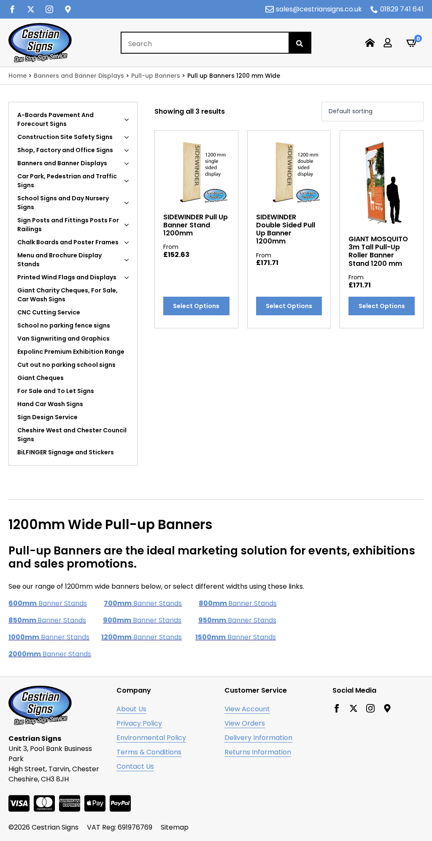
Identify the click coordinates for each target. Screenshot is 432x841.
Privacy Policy (139, 723)
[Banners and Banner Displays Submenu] (129, 163)
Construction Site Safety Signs (65, 137)
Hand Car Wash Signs (50, 404)
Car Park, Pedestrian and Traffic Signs (67, 180)
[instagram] (49, 9)
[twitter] (31, 9)
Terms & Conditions (148, 752)
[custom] (68, 9)
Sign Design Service (47, 417)
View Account (247, 709)
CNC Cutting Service (48, 312)
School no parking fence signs (63, 325)
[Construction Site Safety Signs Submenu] (129, 137)
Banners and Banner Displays (62, 163)
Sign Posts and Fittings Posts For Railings (68, 224)
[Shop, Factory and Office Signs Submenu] (129, 150)
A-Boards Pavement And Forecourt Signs (55, 119)
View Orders (244, 723)
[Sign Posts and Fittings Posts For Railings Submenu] (129, 225)
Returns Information (257, 752)
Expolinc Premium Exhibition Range (70, 351)
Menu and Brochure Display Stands (59, 259)
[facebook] (12, 9)
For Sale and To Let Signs (55, 391)
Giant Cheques (40, 378)
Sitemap (175, 827)
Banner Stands (47, 603)
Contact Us (135, 766)
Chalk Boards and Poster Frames (68, 242)
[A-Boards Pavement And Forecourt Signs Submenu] (129, 120)
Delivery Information (258, 738)
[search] (299, 44)
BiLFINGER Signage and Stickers (65, 452)
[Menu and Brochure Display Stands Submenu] (129, 260)
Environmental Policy (151, 738)
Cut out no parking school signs (66, 364)
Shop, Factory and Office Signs (65, 150)
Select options (196, 306)
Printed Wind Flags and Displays (66, 277)
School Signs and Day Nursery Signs (63, 202)
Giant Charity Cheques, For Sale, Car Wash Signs (67, 294)
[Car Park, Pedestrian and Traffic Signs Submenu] (129, 181)
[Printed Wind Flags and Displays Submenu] (129, 277)
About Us (131, 709)
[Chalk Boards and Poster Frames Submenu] (129, 242)
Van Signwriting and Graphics (63, 338)
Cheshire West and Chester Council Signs (72, 434)
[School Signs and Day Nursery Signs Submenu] (129, 203)
